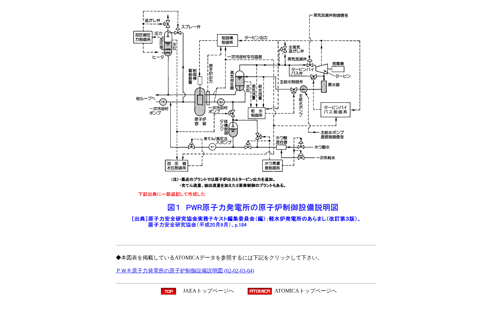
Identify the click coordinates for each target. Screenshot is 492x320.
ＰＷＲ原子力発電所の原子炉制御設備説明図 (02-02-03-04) (185, 270)
